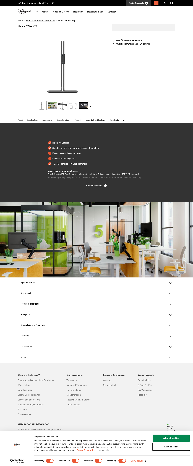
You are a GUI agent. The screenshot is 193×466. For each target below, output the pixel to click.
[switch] (75, 461)
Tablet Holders (73, 404)
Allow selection (171, 447)
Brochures (22, 409)
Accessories (47, 120)
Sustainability (144, 380)
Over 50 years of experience (129, 40)
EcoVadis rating (145, 390)
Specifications (32, 120)
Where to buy (24, 385)
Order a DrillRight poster (29, 395)
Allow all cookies (171, 438)
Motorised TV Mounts (76, 385)
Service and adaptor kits (29, 400)
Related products (63, 120)
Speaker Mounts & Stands (78, 400)
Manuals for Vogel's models (30, 404)
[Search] (156, 3)
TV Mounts (71, 380)
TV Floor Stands (73, 390)
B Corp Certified (145, 385)
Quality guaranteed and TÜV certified (39, 3)
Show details (137, 461)
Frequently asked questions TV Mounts (36, 380)
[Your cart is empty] (165, 3)
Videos (125, 120)
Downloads (114, 120)
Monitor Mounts (73, 395)
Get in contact (109, 385)
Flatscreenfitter (25, 414)
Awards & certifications (95, 120)
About (20, 120)
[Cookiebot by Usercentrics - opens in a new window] (17, 461)
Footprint (78, 120)
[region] (63, 67)
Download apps (25, 390)
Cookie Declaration (86, 450)
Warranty (107, 380)
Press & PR (143, 395)
